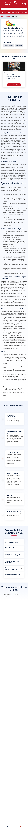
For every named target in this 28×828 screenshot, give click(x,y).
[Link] (22, 4)
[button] (2, 4)
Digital (18, 12)
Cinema (12, 12)
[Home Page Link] (15, 2)
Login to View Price (14, 84)
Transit (25, 12)
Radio (5, 12)
